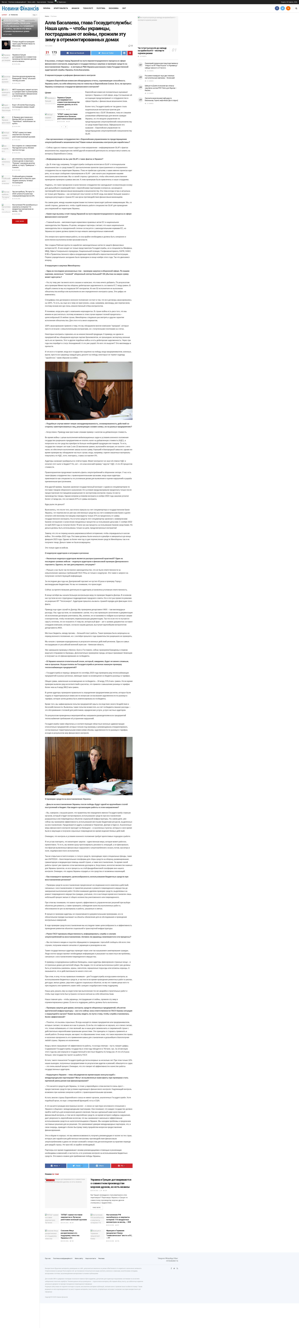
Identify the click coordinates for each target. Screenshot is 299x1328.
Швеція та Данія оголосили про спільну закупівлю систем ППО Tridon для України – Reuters (161, 88)
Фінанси (75, 8)
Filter (34, 15)
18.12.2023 (48, 46)
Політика (101, 8)
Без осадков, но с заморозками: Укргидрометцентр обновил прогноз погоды (24, 148)
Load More (20, 221)
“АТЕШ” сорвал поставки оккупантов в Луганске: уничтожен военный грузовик (23, 135)
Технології (88, 8)
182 (72, 1241)
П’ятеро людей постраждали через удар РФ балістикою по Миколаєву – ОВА (23, 44)
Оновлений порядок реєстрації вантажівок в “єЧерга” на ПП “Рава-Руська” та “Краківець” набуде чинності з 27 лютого (161, 65)
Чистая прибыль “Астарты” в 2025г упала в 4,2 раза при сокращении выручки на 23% (23, 194)
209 (69, 121)
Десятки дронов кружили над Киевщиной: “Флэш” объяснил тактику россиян (24, 78)
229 (69, 109)
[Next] (66, 126)
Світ (124, 8)
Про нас (4, 2)
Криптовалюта (61, 8)
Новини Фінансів (20, 8)
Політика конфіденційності (17, 2)
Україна (46, 8)
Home (47, 16)
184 (118, 1241)
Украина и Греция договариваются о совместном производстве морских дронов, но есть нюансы (68, 102)
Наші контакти (41, 2)
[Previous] (61, 126)
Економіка (113, 8)
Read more (97, 1207)
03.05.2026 (61, 109)
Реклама (50, 2)
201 (118, 1225)
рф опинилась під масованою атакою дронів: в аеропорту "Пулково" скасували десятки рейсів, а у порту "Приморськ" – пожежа (24, 163)
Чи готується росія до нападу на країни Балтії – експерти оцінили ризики (152, 50)
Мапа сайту (31, 2)
